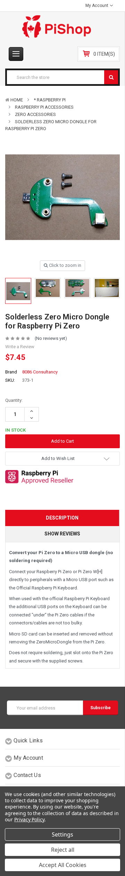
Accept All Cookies (62, 865)
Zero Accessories (35, 114)
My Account (97, 5)
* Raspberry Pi (50, 99)
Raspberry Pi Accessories (44, 107)
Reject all (62, 850)
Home (16, 99)
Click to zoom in (64, 265)
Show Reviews (62, 533)
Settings (62, 834)
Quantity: (14, 400)
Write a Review (19, 346)
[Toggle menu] (16, 54)
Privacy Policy (29, 819)
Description (62, 518)
